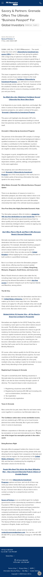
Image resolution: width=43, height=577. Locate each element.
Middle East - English (31, 25)
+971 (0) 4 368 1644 (7, 550)
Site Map (25, 571)
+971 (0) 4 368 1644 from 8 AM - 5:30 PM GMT (21, 561)
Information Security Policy (12, 571)
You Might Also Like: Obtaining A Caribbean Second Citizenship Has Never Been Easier (21, 98)
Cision (25, 574)
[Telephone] (40, 3)
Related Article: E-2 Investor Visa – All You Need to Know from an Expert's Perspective (21, 315)
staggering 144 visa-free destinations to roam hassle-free (20, 215)
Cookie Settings (35, 571)
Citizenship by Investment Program (18, 112)
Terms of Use (12, 568)
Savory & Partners (8, 500)
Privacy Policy (23, 568)
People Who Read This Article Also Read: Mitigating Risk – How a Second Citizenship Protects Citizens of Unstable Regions (21, 471)
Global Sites (10, 556)
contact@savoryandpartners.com (13, 532)
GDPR (32, 568)
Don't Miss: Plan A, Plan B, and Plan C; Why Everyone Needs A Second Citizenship (21, 233)
